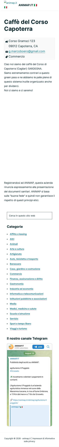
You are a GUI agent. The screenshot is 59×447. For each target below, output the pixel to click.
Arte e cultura (17, 249)
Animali (14, 244)
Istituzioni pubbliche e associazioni (28, 298)
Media (13, 303)
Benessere (15, 263)
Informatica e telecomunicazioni (26, 293)
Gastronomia (16, 283)
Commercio (16, 273)
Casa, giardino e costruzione (25, 268)
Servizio (14, 318)
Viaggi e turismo (18, 328)
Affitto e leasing (18, 234)
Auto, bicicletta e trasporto (24, 259)
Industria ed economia (21, 288)
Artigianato (16, 254)
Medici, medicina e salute (23, 308)
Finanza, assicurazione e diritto (26, 278)
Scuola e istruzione (20, 313)
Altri (12, 239)
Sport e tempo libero (20, 323)
